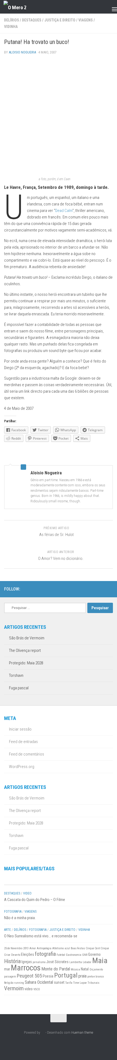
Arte (7, 930)
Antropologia (44, 948)
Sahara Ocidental (39, 982)
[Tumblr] (109, 589)
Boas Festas (78, 948)
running (19, 983)
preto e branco (95, 976)
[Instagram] (92, 589)
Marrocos (26, 967)
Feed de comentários (26, 754)
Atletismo (58, 948)
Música (75, 969)
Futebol (61, 955)
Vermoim (14, 988)
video (28, 989)
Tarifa (68, 983)
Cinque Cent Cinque (97, 948)
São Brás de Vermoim (26, 638)
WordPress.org (21, 766)
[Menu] (110, 7)
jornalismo (39, 962)
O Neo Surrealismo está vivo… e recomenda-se (40, 936)
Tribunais (93, 983)
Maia (99, 960)
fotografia (45, 954)
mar (7, 969)
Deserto (15, 955)
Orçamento (96, 969)
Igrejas (26, 962)
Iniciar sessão (20, 729)
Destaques (31, 20)
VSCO (36, 989)
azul (67, 948)
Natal (85, 969)
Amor (32, 948)
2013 (26, 948)
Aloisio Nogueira (22, 52)
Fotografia (12, 911)
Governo (94, 954)
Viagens (85, 20)
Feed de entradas (23, 741)
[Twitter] (101, 589)
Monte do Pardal (55, 969)
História (12, 961)
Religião (8, 983)
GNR (84, 955)
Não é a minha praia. (20, 917)
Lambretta (75, 962)
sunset (59, 982)
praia (82, 976)
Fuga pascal (19, 687)
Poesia (48, 976)
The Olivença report (25, 650)
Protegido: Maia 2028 (26, 663)
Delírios (11, 20)
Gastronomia (73, 955)
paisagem (10, 976)
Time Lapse (80, 983)
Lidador (87, 962)
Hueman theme (82, 1032)
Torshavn (16, 675)
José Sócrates (57, 962)
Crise (7, 955)
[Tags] (86, 879)
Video (27, 893)
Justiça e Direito (59, 20)
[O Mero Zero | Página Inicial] (19, 7)
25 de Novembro (13, 948)
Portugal (66, 975)
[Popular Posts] (31, 879)
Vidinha (11, 26)
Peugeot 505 (29, 976)
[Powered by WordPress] (43, 1032)
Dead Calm (63, 210)
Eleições (27, 954)
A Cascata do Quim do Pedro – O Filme (34, 899)
